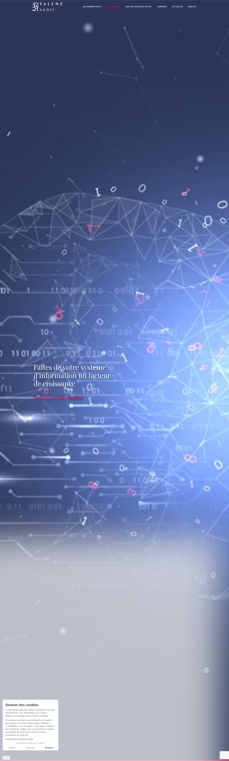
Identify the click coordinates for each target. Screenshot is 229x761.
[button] (6, 758)
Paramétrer (30, 748)
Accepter (49, 748)
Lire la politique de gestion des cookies (19, 739)
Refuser (12, 748)
